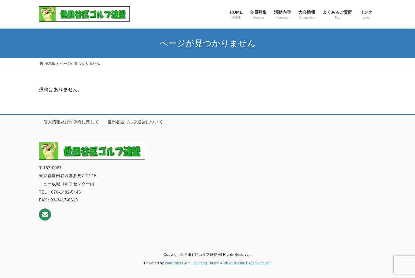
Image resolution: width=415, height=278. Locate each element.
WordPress (174, 263)
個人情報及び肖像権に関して (71, 121)
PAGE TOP (400, 264)
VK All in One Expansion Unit (247, 263)
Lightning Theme (205, 263)
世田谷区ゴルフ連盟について (135, 121)
